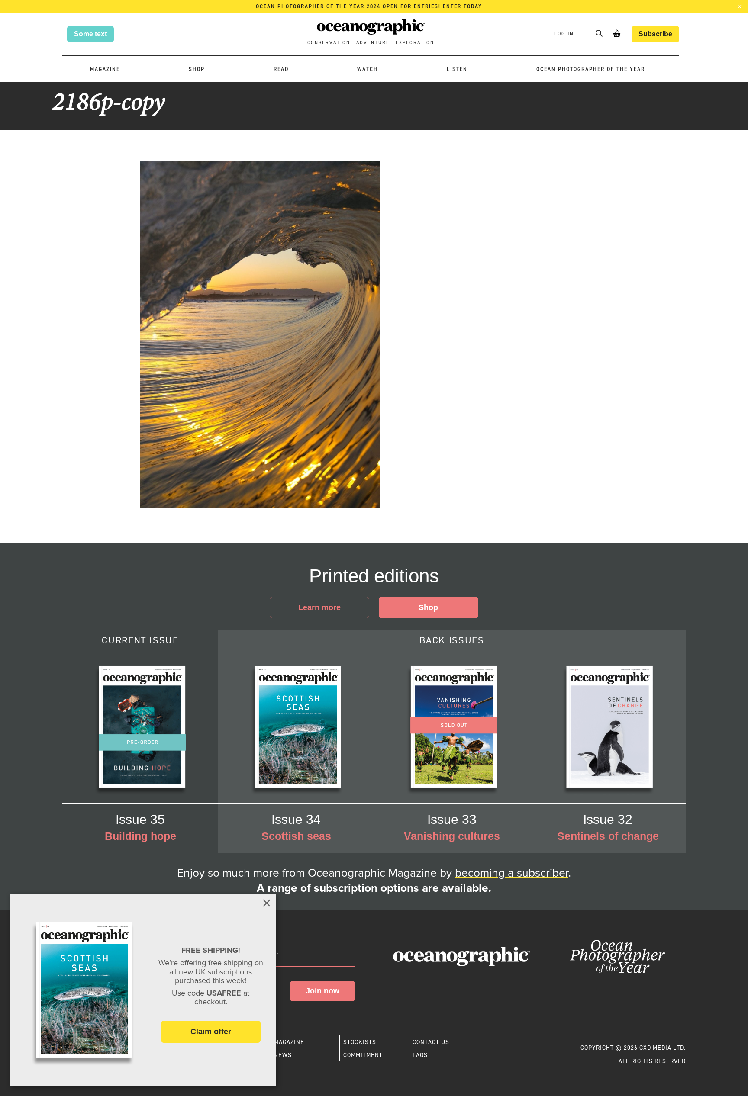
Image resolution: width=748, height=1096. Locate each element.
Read (281, 69)
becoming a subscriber (511, 873)
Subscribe (655, 34)
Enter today (462, 6)
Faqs (420, 1055)
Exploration (415, 42)
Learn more (319, 607)
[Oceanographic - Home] (371, 28)
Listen (457, 69)
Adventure (373, 42)
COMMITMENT (363, 1055)
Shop (197, 69)
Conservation (328, 42)
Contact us (431, 1042)
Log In (565, 33)
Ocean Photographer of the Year (590, 69)
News (283, 1055)
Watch (367, 69)
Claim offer (210, 1031)
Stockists (359, 1042)
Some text (90, 34)
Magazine (105, 69)
